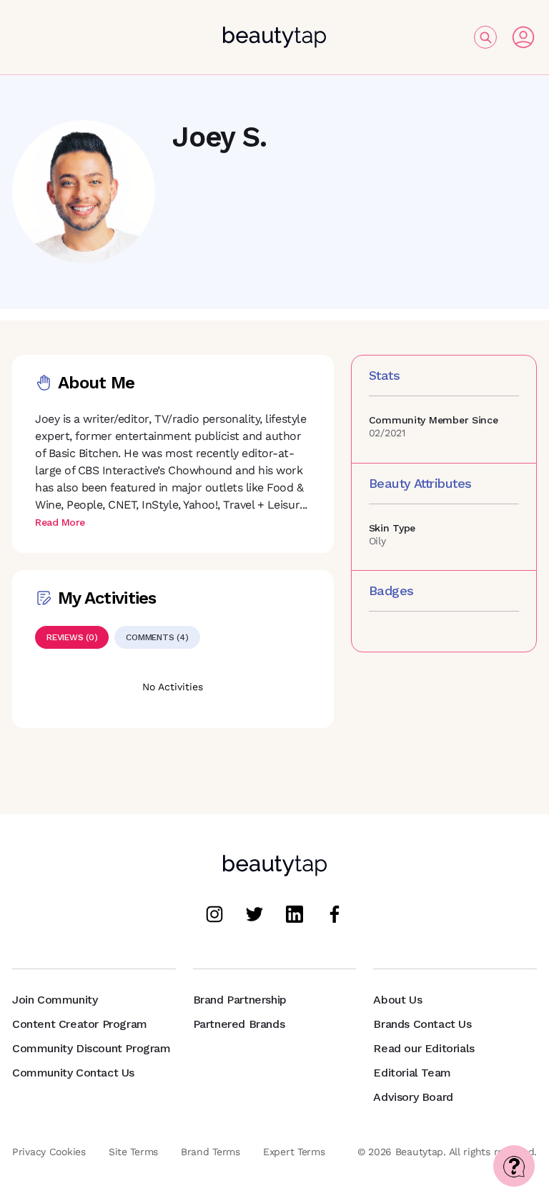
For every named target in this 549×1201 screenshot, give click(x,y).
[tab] (72, 637)
